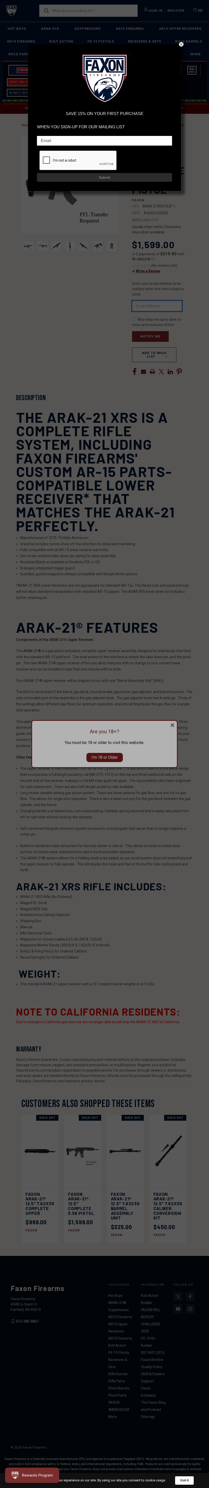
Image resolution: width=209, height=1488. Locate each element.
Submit (104, 177)
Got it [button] (184, 1480)
